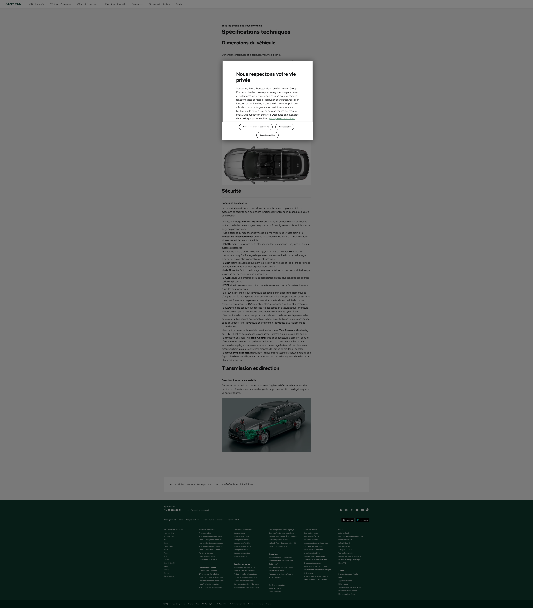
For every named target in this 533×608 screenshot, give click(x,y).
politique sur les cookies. (282, 118)
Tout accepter (285, 127)
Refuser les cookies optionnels (256, 127)
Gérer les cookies (267, 135)
